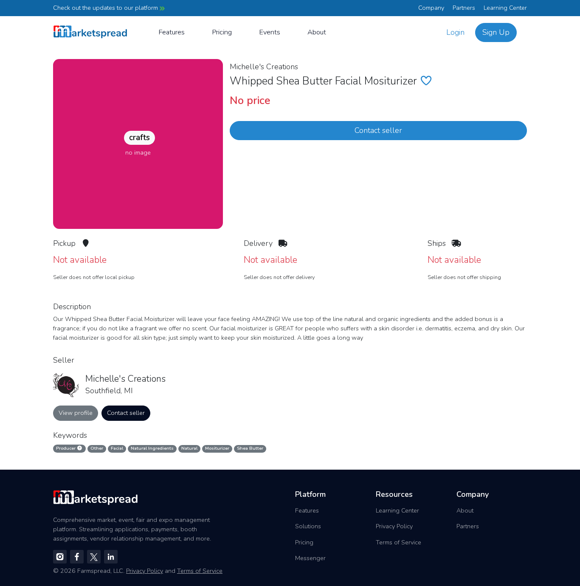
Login (455, 32)
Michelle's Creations (264, 67)
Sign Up (496, 32)
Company (431, 7)
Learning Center (505, 7)
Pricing (222, 32)
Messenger (310, 558)
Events (269, 32)
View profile (76, 413)
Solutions (308, 526)
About (316, 32)
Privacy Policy (394, 526)
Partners (464, 7)
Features (171, 32)
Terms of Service (398, 542)
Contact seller (378, 130)
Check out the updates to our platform (106, 7)
